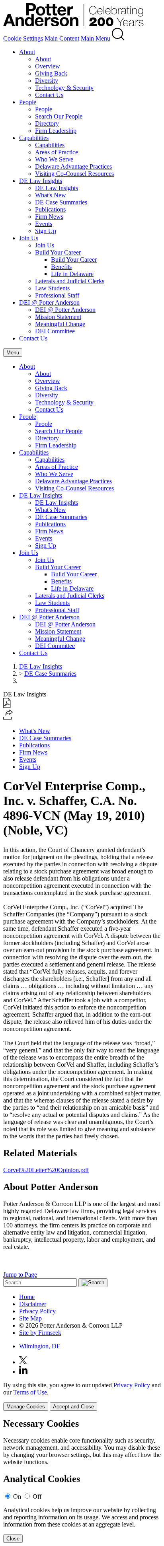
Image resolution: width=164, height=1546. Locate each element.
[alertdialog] (82, 1480)
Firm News (49, 216)
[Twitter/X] (23, 1362)
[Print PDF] (7, 705)
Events (43, 223)
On (17, 1496)
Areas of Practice (56, 152)
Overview (47, 66)
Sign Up (45, 231)
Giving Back (51, 73)
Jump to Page (20, 1274)
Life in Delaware (72, 273)
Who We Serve (54, 159)
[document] (82, 1480)
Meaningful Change (60, 324)
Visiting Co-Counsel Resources (74, 173)
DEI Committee (55, 331)
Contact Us (49, 94)
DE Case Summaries (61, 202)
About (27, 52)
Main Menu (95, 38)
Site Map (30, 1318)
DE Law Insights (40, 180)
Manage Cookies (25, 1407)
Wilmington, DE (40, 1346)
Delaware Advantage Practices (73, 166)
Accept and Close (73, 1407)
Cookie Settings (23, 38)
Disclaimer (32, 1304)
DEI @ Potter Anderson (49, 302)
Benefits (61, 266)
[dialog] (82, 1396)
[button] (8, 717)
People (27, 102)
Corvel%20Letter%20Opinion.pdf (46, 1170)
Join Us (28, 238)
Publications (50, 209)
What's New (50, 195)
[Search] (118, 38)
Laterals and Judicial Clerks (69, 281)
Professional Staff (57, 295)
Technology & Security (64, 87)
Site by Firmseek (40, 1332)
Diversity (46, 80)
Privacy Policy (37, 1311)
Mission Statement (58, 316)
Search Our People (58, 116)
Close (13, 1539)
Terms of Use (30, 1392)
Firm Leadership (55, 130)
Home (27, 1296)
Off (37, 1496)
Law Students (52, 288)
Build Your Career (58, 252)
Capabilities (34, 137)
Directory (47, 123)
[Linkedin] (23, 1371)
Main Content (62, 38)
